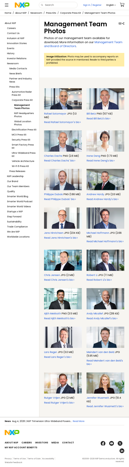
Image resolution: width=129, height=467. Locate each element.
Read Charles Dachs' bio (59, 160)
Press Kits (51, 12)
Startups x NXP (15, 211)
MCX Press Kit (19, 134)
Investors (41, 442)
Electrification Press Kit (24, 129)
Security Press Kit (21, 139)
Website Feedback (13, 462)
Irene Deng (93, 156)
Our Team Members (18, 186)
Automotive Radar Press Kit (22, 93)
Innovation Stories (17, 43)
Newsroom (36, 12)
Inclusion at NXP (15, 38)
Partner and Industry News (20, 80)
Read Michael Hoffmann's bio (104, 241)
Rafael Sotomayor (55, 113)
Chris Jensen (52, 275)
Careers (11, 28)
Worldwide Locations (18, 236)
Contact (68, 442)
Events (10, 48)
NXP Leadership (15, 176)
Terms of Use (19, 458)
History (10, 53)
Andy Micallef (95, 313)
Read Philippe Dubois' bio (59, 199)
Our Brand (12, 181)
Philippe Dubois (53, 194)
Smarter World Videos (19, 206)
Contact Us (13, 33)
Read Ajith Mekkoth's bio (59, 318)
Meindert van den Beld (100, 352)
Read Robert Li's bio (98, 280)
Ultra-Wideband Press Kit (24, 154)
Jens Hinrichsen (53, 233)
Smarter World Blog (17, 196)
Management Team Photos (22, 106)
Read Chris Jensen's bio (58, 280)
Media (55, 442)
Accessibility (48, 458)
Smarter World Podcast (20, 201)
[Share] (123, 23)
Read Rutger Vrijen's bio (58, 402)
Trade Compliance (17, 226)
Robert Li (92, 275)
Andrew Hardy (95, 194)
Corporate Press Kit (70, 12)
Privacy (8, 458)
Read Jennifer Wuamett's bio (104, 406)
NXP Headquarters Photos (24, 115)
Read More (78, 421)
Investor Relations (16, 58)
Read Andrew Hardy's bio (102, 199)
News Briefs (15, 73)
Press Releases (17, 171)
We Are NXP (13, 231)
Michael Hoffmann (98, 233)
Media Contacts (18, 68)
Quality (11, 191)
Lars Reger (50, 352)
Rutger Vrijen (52, 398)
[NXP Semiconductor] (22, 5)
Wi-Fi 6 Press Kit (20, 166)
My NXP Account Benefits (21, 447)
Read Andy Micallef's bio (101, 318)
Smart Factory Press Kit (23, 146)
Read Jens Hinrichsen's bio (60, 238)
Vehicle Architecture (23, 161)
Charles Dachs (53, 156)
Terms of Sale (33, 458)
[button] (111, 5)
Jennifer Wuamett (98, 398)
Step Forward (14, 216)
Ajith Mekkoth (52, 313)
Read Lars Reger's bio (57, 357)
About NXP (21, 12)
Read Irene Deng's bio (100, 160)
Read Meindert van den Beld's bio (105, 362)
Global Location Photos (22, 123)
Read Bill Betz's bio (98, 118)
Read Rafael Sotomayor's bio (61, 122)
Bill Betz (91, 113)
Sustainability (14, 221)
